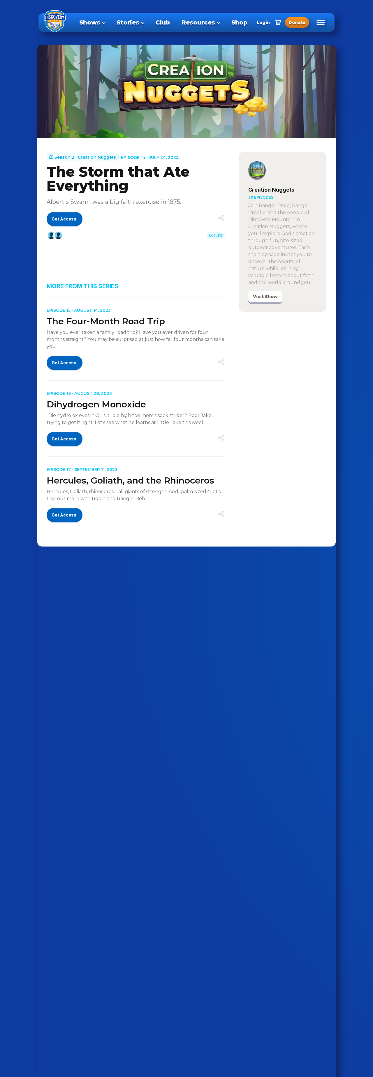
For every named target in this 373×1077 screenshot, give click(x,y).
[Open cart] (278, 22)
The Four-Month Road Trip (106, 321)
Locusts (216, 235)
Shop (239, 22)
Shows (89, 22)
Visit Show (265, 296)
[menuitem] (92, 22)
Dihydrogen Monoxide (96, 404)
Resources (198, 22)
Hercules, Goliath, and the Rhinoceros (130, 480)
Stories (128, 22)
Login (263, 22)
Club (163, 22)
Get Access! (65, 218)
